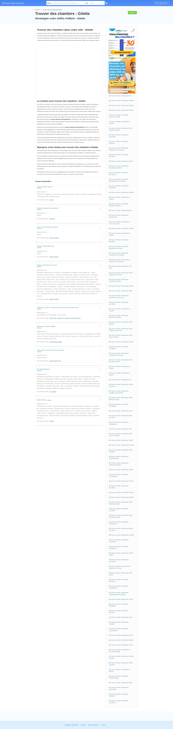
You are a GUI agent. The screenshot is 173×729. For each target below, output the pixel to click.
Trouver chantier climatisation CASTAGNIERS (118, 475)
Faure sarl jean (54, 238)
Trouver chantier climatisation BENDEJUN (118, 580)
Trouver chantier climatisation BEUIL (121, 682)
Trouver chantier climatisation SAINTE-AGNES (121, 554)
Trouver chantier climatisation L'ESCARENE (118, 405)
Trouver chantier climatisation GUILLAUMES (118, 629)
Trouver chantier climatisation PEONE (121, 599)
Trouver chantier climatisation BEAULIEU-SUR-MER (118, 316)
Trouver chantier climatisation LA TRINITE (119, 198)
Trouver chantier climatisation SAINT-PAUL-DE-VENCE (121, 336)
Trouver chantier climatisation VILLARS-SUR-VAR (121, 657)
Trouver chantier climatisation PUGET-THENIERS (121, 451)
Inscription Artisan (162, 3)
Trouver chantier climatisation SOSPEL (121, 342)
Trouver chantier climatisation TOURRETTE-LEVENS (118, 280)
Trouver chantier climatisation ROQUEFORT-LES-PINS (118, 247)
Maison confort (54, 299)
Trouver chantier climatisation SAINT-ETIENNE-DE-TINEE (121, 516)
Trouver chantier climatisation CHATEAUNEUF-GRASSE (118, 354)
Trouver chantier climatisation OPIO (121, 429)
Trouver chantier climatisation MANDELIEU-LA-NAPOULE (118, 149)
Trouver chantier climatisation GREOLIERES (118, 688)
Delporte (52, 219)
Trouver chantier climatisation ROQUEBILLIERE (118, 457)
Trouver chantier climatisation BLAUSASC (118, 487)
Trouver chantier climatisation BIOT (121, 210)
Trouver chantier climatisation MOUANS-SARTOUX (118, 205)
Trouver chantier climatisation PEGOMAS (118, 241)
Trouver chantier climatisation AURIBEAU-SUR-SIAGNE (118, 392)
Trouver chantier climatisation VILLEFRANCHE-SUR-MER (118, 254)
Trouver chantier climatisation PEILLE (121, 411)
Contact (103, 725)
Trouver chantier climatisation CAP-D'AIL (120, 267)
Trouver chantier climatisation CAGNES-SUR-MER (118, 116)
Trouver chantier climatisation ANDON (122, 640)
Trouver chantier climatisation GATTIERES (118, 303)
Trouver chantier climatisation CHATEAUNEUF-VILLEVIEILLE (118, 593)
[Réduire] (162, 703)
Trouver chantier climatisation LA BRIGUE (119, 670)
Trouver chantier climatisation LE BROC (122, 535)
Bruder (52, 421)
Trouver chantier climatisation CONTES (122, 228)
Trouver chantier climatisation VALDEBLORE (118, 587)
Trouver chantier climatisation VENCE (121, 161)
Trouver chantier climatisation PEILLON (122, 492)
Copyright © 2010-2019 (71, 725)
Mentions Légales (93, 725)
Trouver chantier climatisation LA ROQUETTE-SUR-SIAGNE (119, 260)
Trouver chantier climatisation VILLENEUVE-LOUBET (118, 167)
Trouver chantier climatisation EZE (120, 379)
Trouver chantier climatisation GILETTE (122, 481)
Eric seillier (53, 391)
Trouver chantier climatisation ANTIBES (122, 100)
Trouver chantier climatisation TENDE (121, 440)
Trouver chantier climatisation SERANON (118, 695)
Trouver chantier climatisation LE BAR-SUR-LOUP (121, 385)
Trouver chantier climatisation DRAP (121, 291)
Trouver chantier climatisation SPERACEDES (118, 547)
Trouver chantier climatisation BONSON (118, 611)
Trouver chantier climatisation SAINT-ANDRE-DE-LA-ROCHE (121, 274)
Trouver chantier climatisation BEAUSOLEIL (118, 173)
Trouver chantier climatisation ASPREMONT (118, 423)
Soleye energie (54, 257)
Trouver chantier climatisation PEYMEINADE (118, 216)
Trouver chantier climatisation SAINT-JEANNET (121, 323)
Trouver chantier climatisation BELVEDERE (118, 605)
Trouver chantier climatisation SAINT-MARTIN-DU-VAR (121, 398)
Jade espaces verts (55, 361)
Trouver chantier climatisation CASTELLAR (118, 560)
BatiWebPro (155, 719)
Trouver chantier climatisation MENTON (118, 142)
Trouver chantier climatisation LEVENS (121, 286)
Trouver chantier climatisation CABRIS (121, 469)
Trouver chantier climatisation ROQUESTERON (118, 677)
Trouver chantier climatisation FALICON (122, 445)
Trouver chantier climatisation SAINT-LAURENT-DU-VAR (121, 129)
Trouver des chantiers (13, 3)
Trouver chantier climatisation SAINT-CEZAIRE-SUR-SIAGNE (121, 329)
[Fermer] (165, 703)
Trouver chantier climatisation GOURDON (118, 701)
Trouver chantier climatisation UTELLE (121, 635)
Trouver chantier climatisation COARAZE (118, 623)
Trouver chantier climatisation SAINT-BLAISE (121, 574)
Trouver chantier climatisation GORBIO (122, 497)
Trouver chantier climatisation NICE (121, 96)
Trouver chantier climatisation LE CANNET (119, 122)
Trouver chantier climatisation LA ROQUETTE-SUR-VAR (119, 567)
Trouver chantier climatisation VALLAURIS (118, 136)
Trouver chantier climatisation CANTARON (118, 541)
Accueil (37, 10)
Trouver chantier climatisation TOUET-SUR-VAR (121, 664)
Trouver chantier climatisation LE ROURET (119, 310)
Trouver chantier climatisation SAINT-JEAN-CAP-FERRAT (121, 434)
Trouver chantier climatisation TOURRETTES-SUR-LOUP (118, 296)
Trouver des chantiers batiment (52, 10)
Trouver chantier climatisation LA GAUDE (119, 234)
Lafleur (52, 200)
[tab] (69, 187)
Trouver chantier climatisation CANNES (122, 105)
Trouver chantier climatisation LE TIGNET (119, 374)
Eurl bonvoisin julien (56, 342)
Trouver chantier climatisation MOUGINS (118, 155)
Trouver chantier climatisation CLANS (121, 645)
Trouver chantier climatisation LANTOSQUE (118, 523)
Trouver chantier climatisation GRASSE (122, 110)
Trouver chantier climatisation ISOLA (121, 617)
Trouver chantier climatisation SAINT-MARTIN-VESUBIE (121, 503)
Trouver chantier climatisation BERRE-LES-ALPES (121, 529)
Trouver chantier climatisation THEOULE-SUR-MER (118, 464)
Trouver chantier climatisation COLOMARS (118, 347)
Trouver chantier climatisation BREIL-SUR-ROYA (121, 416)
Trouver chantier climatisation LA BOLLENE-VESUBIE (119, 650)
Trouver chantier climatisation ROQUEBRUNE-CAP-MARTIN (118, 180)
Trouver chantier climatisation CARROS (122, 192)
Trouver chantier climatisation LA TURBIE (119, 367)
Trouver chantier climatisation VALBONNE (118, 187)
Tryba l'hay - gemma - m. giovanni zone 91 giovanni (65, 318)
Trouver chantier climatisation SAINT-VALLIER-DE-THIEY (121, 361)
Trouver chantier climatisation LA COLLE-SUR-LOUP (119, 222)
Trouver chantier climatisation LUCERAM (118, 509)
